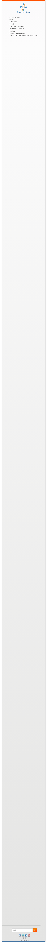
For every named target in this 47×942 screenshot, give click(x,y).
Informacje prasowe (16, 29)
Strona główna (14, 17)
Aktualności (13, 22)
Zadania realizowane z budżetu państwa (23, 35)
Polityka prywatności (17, 33)
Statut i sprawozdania (17, 26)
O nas (11, 19)
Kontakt (12, 31)
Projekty (12, 24)
